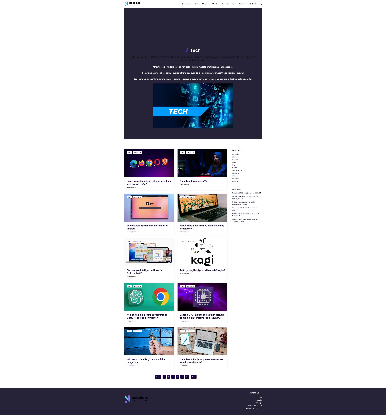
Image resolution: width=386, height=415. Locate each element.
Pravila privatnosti (255, 405)
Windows (205, 4)
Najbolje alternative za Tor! (194, 181)
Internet (235, 159)
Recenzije (225, 4)
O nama (259, 397)
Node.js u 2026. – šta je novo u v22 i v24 (246, 193)
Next (193, 377)
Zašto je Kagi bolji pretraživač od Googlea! (202, 270)
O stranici (253, 4)
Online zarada (187, 4)
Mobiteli (215, 4)
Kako (234, 4)
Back (158, 377)
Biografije (235, 154)
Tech (197, 4)
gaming (234, 157)
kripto (234, 165)
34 (187, 377)
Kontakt (259, 400)
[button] (260, 4)
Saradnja (258, 403)
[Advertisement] (193, 33)
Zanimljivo (243, 4)
